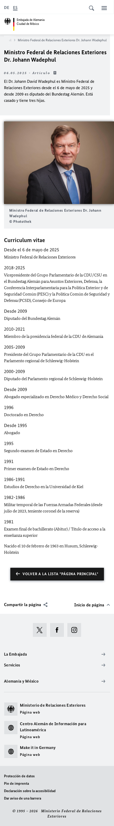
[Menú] (104, 8)
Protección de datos (19, 776)
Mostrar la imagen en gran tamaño (59, 163)
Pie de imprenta (16, 783)
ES (15, 7)
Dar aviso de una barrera (22, 798)
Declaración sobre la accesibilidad (30, 791)
